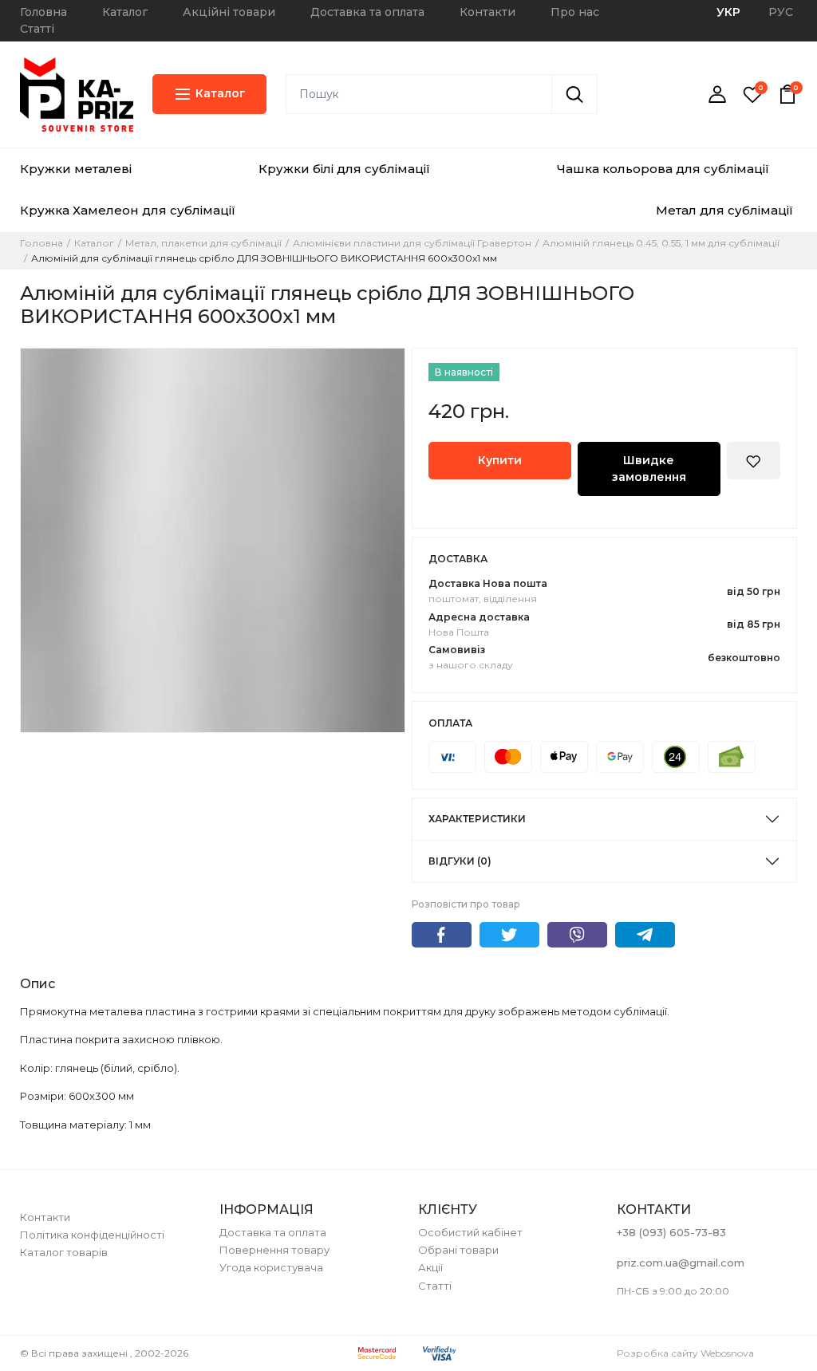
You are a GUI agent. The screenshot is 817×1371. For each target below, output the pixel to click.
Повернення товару (274, 1249)
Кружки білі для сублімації (344, 168)
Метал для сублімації (724, 210)
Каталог (125, 12)
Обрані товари (458, 1249)
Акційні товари (229, 12)
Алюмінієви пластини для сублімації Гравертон (412, 243)
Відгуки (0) (459, 861)
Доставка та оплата (367, 12)
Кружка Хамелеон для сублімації (127, 210)
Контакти (487, 12)
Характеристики (477, 819)
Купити (500, 460)
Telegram (645, 934)
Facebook (442, 934)
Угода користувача (271, 1267)
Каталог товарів (64, 1252)
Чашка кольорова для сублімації (663, 168)
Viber (577, 934)
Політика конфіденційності (92, 1234)
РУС (780, 12)
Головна (43, 12)
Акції (430, 1267)
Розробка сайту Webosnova (685, 1353)
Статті (37, 29)
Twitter (509, 934)
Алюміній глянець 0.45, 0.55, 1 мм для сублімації (661, 243)
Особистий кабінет (470, 1232)
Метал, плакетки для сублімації (203, 243)
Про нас (575, 12)
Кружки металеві (76, 168)
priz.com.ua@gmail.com (680, 1262)
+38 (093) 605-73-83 (671, 1232)
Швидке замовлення (649, 468)
